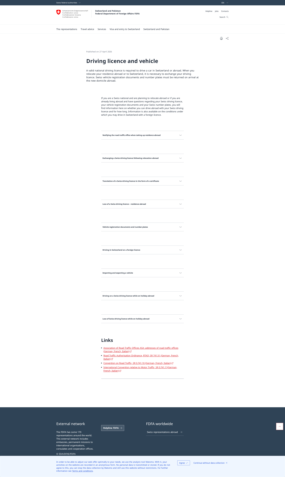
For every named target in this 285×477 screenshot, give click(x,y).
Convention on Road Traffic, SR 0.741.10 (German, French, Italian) (137, 363)
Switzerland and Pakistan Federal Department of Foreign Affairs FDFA (117, 12)
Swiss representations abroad (162, 432)
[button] (67, 29)
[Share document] (227, 38)
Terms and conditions (82, 471)
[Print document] (221, 38)
